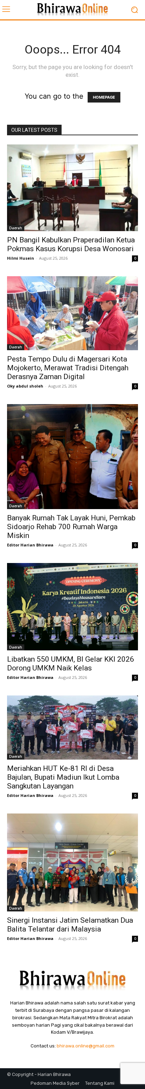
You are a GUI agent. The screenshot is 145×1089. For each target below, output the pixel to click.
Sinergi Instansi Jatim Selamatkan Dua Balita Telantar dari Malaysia (70, 924)
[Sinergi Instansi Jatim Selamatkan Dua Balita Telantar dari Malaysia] (72, 862)
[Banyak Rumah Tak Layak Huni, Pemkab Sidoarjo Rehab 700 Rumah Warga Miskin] (72, 456)
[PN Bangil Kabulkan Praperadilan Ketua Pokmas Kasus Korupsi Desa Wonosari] (72, 187)
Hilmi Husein (20, 258)
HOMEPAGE (104, 97)
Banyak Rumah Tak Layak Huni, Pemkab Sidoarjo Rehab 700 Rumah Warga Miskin (71, 527)
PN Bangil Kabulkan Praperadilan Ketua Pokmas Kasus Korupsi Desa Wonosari (71, 244)
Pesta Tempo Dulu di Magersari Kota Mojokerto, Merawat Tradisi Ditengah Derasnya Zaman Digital (67, 368)
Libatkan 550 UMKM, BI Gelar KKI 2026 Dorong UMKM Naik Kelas (70, 663)
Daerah (15, 227)
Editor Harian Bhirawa (30, 544)
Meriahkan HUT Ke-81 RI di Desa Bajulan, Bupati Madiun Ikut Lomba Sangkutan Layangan (63, 777)
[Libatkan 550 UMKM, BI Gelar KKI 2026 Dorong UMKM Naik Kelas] (72, 606)
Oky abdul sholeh (25, 386)
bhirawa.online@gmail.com (85, 1045)
